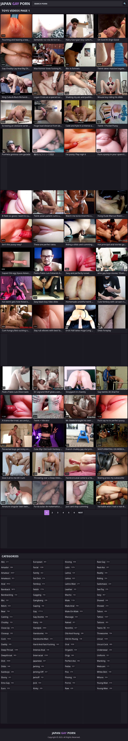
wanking (103, 661)
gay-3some (40, 617)
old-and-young (74, 633)
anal (5, 583)
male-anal (71, 605)
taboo (102, 611)
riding (102, 578)
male (70, 600)
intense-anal (41, 649)
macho (70, 595)
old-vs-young (73, 639)
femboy (39, 583)
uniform (103, 655)
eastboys (7, 671)
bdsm (6, 605)
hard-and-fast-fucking (46, 644)
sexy (101, 595)
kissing (70, 561)
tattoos (102, 622)
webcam (103, 666)
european (39, 561)
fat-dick (39, 578)
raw (69, 688)
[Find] (125, 4)
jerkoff (38, 677)
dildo (5, 666)
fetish (38, 589)
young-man (104, 683)
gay (38, 611)
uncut (102, 639)
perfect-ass (72, 661)
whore (102, 677)
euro (5, 688)
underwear (104, 649)
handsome (40, 633)
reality (102, 573)
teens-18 (103, 627)
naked (70, 622)
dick (5, 661)
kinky (37, 688)
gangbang (40, 600)
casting (6, 617)
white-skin (104, 671)
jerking (38, 666)
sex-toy (102, 589)
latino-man (72, 583)
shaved (102, 600)
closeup (7, 633)
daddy (6, 644)
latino (70, 578)
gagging (39, 595)
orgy (69, 655)
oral (69, 644)
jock (37, 683)
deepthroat (8, 655)
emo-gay (7, 683)
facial (38, 567)
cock (6, 639)
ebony (6, 677)
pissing (70, 677)
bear (5, 611)
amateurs (7, 578)
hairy (37, 622)
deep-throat (9, 649)
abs (5, 561)
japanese (39, 661)
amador (7, 567)
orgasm (71, 649)
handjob (39, 627)
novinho (71, 627)
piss (69, 671)
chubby (6, 622)
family (38, 573)
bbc (5, 600)
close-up (7, 627)
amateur (7, 573)
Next (80, 512)
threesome (104, 633)
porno (70, 683)
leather (70, 589)
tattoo (102, 617)
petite (70, 666)
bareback (8, 589)
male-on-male (73, 611)
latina (70, 573)
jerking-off (40, 671)
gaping (38, 605)
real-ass (103, 567)
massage (71, 617)
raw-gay (103, 561)
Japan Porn (15, 3)
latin (70, 567)
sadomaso (104, 583)
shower (102, 605)
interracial (40, 655)
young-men (104, 688)
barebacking (9, 595)
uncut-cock (104, 644)
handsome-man (42, 639)
